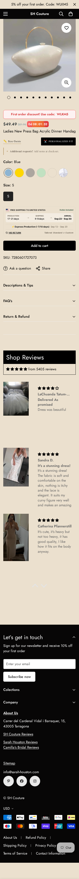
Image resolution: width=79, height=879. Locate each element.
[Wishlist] (66, 28)
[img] (16, 369)
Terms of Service (15, 853)
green (41, 172)
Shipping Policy (15, 845)
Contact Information (50, 853)
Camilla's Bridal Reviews (21, 747)
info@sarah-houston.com (21, 771)
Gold (19, 172)
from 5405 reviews (42, 369)
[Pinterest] (8, 781)
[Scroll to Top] (71, 855)
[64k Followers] (35, 781)
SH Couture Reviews (18, 734)
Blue (8, 172)
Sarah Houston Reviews (20, 742)
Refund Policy (36, 837)
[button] (71, 14)
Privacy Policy (45, 845)
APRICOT (52, 172)
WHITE (63, 172)
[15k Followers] (21, 781)
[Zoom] (66, 83)
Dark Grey (30, 172)
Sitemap (9, 763)
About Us (10, 837)
